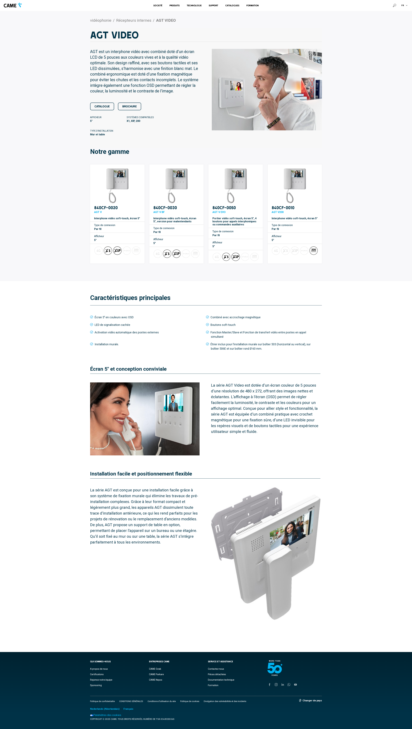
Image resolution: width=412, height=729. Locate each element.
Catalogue (102, 106)
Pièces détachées (217, 674)
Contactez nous (216, 669)
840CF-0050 (224, 207)
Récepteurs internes (133, 20)
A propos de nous (99, 669)
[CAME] (13, 5)
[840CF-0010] (295, 185)
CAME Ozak (155, 669)
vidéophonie (100, 20)
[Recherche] (394, 5)
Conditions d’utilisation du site (162, 701)
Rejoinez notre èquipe (101, 680)
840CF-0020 (106, 207)
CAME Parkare (156, 674)
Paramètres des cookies (107, 715)
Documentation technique (221, 680)
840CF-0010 (283, 207)
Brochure (129, 106)
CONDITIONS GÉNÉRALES (131, 701)
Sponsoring (96, 685)
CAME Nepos (155, 680)
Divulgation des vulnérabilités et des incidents (225, 701)
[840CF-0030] (176, 185)
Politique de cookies (189, 701)
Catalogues (232, 5)
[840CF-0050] (235, 185)
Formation (252, 5)
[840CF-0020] (117, 185)
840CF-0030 (165, 207)
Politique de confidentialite (102, 701)
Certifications (97, 674)
